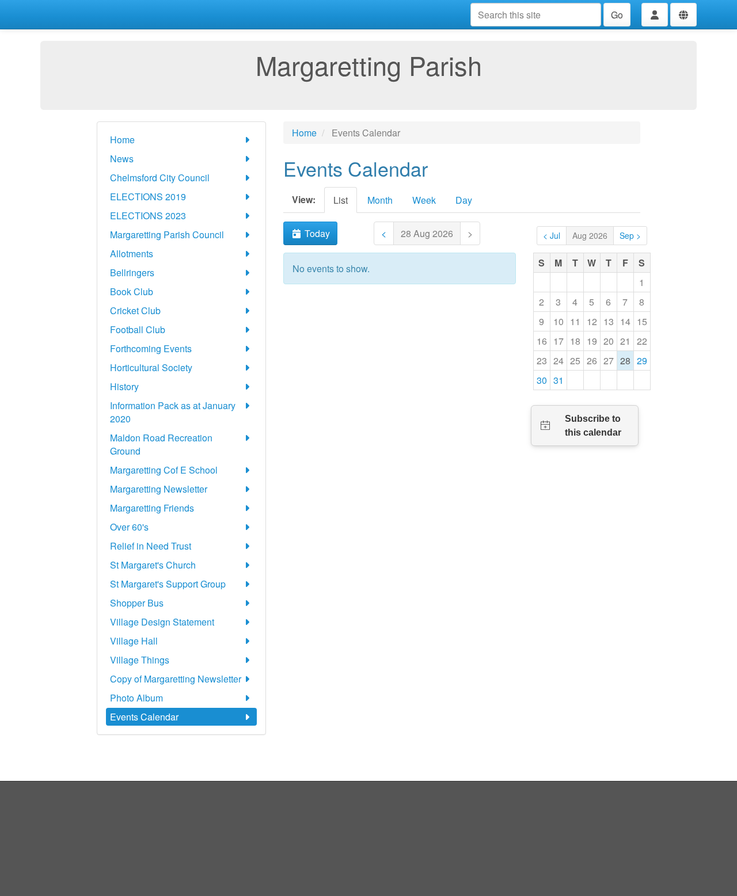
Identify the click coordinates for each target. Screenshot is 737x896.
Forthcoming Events (151, 348)
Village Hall (134, 640)
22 (642, 341)
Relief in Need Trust (150, 545)
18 (575, 341)
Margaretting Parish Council (167, 234)
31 (558, 380)
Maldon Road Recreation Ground (161, 444)
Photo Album (136, 697)
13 (608, 321)
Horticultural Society (151, 367)
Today (316, 233)
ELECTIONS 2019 (148, 196)
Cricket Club (135, 310)
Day (463, 200)
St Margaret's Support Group (168, 583)
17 (558, 341)
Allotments (131, 253)
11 (575, 321)
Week (424, 200)
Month (380, 200)
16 (542, 341)
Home (122, 139)
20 (608, 341)
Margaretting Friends (152, 507)
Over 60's (129, 526)
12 (592, 321)
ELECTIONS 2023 (148, 215)
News (122, 158)
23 (542, 360)
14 (625, 321)
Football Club (137, 329)
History (124, 386)
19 (592, 341)
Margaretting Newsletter (158, 488)
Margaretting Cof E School (164, 469)
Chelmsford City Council (160, 177)
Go (617, 14)
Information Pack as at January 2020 (172, 412)
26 (592, 360)
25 (575, 360)
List (340, 200)
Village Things (139, 659)
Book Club (131, 291)
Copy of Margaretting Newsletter (175, 678)
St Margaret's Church (153, 564)
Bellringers (132, 272)
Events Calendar (144, 716)
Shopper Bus (137, 602)
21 (625, 341)
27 (608, 360)
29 (642, 360)
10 (558, 321)
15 (642, 321)
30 (542, 380)
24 (558, 360)
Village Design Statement (162, 621)
